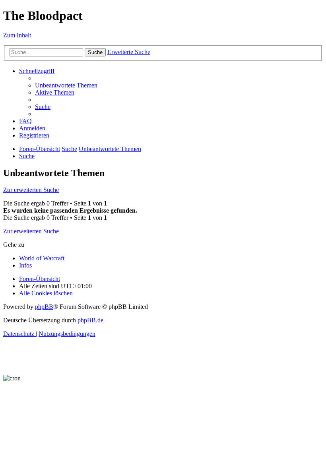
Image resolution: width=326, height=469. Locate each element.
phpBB (44, 306)
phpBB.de (90, 320)
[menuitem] (66, 85)
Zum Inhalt (17, 35)
